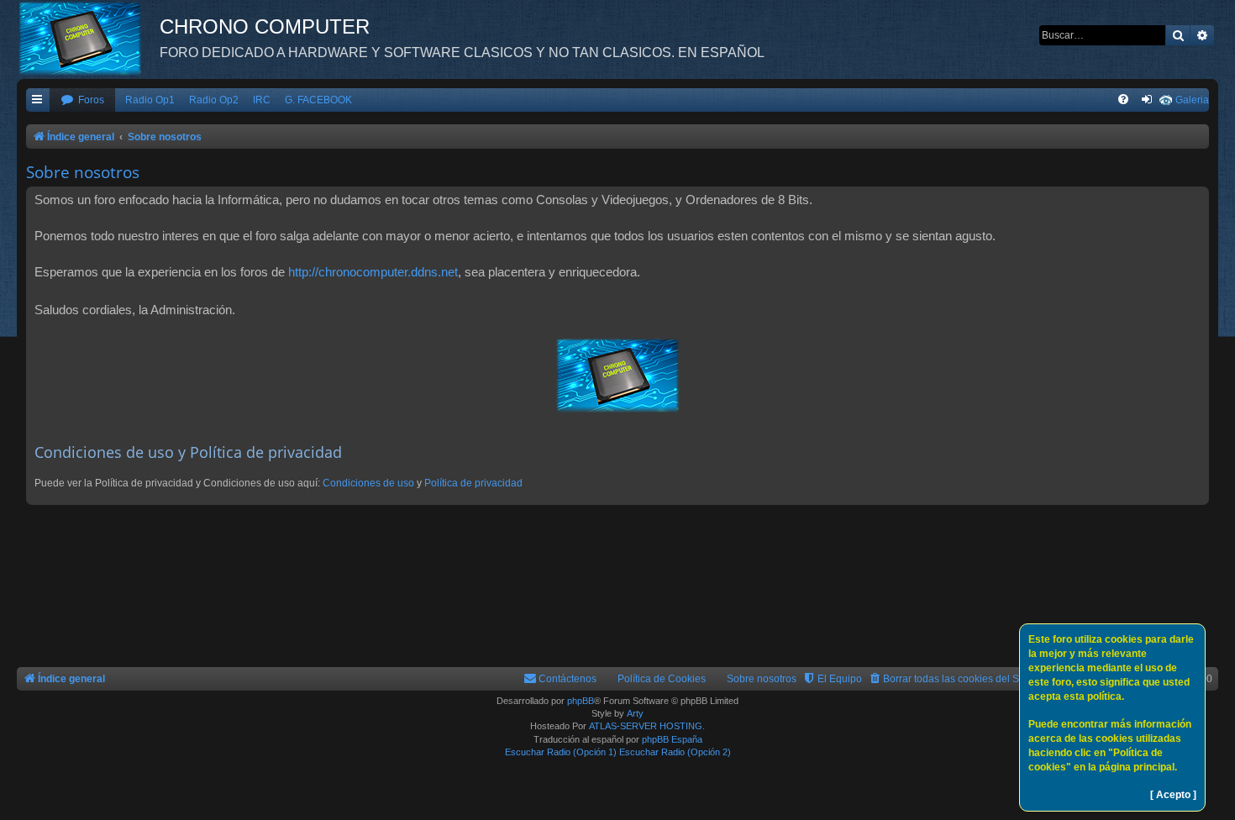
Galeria (1192, 100)
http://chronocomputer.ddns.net (373, 272)
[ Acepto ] (1173, 795)
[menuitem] (82, 100)
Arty (635, 713)
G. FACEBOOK (318, 100)
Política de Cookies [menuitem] (662, 679)
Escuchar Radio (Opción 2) (675, 752)
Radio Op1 (150, 100)
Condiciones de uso (368, 483)
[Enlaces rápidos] (38, 100)
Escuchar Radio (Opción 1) (561, 752)
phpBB (580, 701)
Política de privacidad (473, 483)
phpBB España (672, 739)
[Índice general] (88, 38)
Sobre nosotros (761, 679)
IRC (262, 100)
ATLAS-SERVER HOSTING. (647, 726)
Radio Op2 (214, 100)
